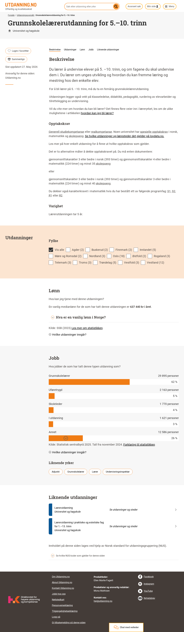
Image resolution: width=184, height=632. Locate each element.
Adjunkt (56, 471)
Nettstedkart (58, 599)
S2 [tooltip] (173, 191)
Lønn (82, 49)
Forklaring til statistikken (139, 444)
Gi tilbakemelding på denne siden (69, 622)
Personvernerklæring (62, 605)
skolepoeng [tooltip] (76, 136)
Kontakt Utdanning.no (63, 588)
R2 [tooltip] (60, 195)
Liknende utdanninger (108, 49)
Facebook (149, 576)
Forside (11, 15)
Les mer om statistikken (87, 328)
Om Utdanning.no (61, 576)
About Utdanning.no (62, 582)
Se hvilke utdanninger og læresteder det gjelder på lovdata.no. (124, 136)
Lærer (95, 471)
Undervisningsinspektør (118, 471)
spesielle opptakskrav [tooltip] (154, 131)
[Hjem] (33, 5)
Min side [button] (151, 6)
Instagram (149, 583)
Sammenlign (18, 59)
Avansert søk (134, 6)
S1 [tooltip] (169, 191)
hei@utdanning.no (103, 601)
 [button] (92, 571)
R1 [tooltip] (50, 195)
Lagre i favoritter (20, 51)
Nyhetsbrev (149, 598)
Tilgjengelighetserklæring (64, 611)
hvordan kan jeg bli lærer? (97, 113)
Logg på (56, 616)
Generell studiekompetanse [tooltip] (66, 131)
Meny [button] (171, 6)
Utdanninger (70, 49)
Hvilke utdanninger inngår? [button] (69, 334)
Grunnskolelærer (75, 471)
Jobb (91, 49)
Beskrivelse (55, 49)
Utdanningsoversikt (25, 15)
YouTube (148, 591)
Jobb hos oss (59, 594)
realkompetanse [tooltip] (101, 131)
